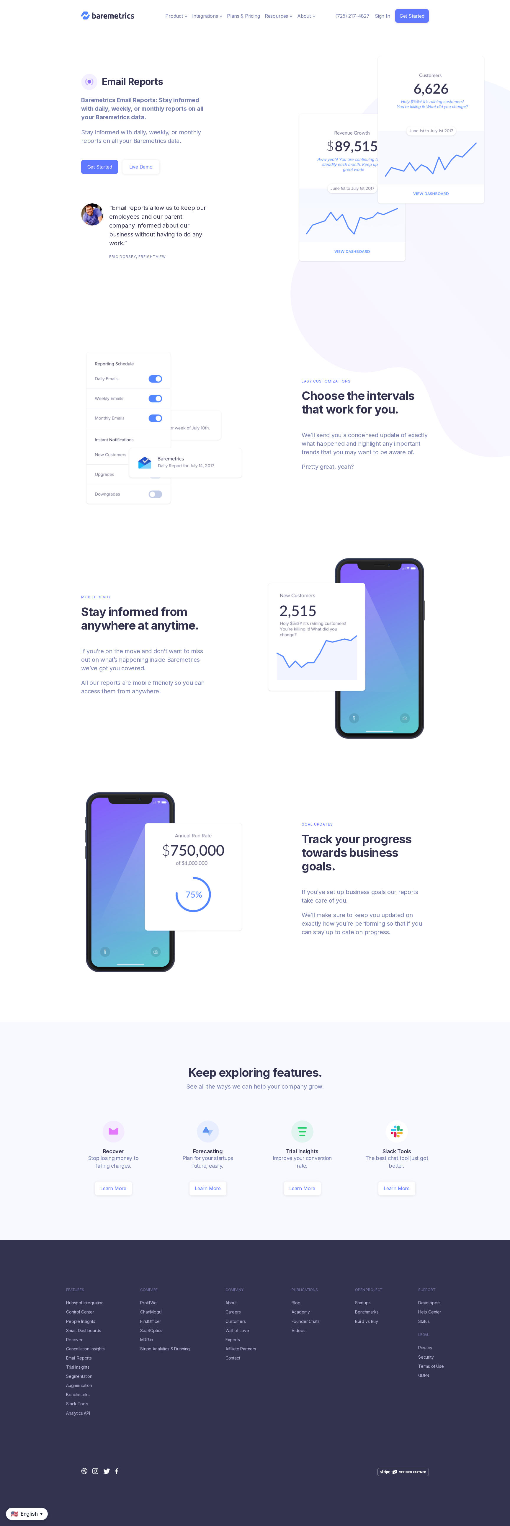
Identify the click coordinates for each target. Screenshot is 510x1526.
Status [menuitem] (424, 1321)
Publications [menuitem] (305, 1290)
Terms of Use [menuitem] (431, 1366)
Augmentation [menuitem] (79, 1385)
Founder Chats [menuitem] (305, 1321)
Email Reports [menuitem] (79, 1358)
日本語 (24, 1523)
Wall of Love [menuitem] (237, 1330)
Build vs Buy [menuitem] (366, 1321)
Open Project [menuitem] (368, 1290)
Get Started (412, 16)
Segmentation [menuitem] (79, 1376)
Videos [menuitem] (298, 1330)
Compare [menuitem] (149, 1290)
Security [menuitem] (426, 1357)
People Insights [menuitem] (80, 1321)
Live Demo (140, 167)
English (8, 1523)
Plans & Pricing (243, 16)
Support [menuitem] (427, 1290)
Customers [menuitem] (235, 1321)
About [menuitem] (231, 1302)
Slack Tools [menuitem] (77, 1403)
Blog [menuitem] (296, 1302)
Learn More (113, 1188)
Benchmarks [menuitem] (77, 1394)
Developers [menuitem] (429, 1302)
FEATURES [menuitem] (75, 1290)
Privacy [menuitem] (425, 1347)
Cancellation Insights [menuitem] (85, 1349)
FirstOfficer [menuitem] (150, 1321)
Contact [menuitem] (232, 1358)
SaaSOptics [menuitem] (151, 1330)
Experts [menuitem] (232, 1339)
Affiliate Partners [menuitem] (240, 1349)
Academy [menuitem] (301, 1312)
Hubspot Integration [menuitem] (85, 1302)
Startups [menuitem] (363, 1302)
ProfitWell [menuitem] (149, 1302)
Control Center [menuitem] (80, 1312)
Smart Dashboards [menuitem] (83, 1330)
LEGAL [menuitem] (423, 1335)
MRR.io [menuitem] (146, 1339)
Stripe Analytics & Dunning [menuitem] (165, 1349)
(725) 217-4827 (352, 16)
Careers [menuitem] (233, 1312)
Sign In (382, 16)
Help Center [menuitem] (429, 1312)
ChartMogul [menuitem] (151, 1312)
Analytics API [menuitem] (78, 1413)
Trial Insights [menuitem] (77, 1367)
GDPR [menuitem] (423, 1375)
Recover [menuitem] (74, 1339)
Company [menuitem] (234, 1290)
